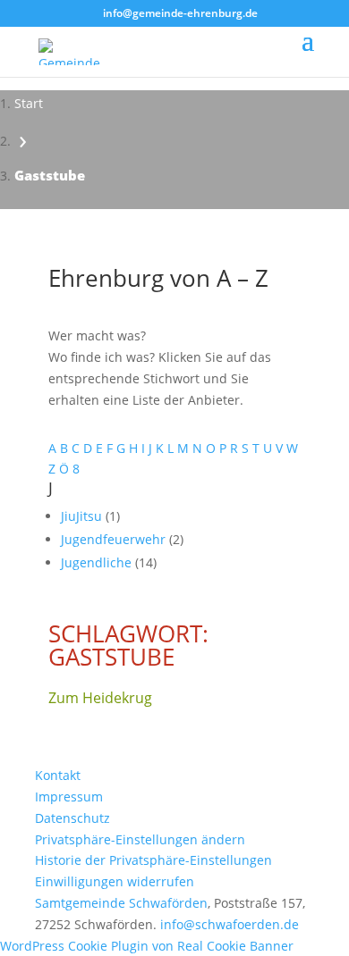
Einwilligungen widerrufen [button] (114, 881)
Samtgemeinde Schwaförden (121, 902)
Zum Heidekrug (100, 698)
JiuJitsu (83, 515)
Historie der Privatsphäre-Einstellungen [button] (153, 859)
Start (28, 103)
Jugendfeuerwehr (115, 539)
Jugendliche (98, 562)
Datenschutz (72, 817)
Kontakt (58, 775)
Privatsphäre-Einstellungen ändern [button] (140, 839)
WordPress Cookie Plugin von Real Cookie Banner (147, 945)
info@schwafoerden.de (229, 924)
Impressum (69, 796)
